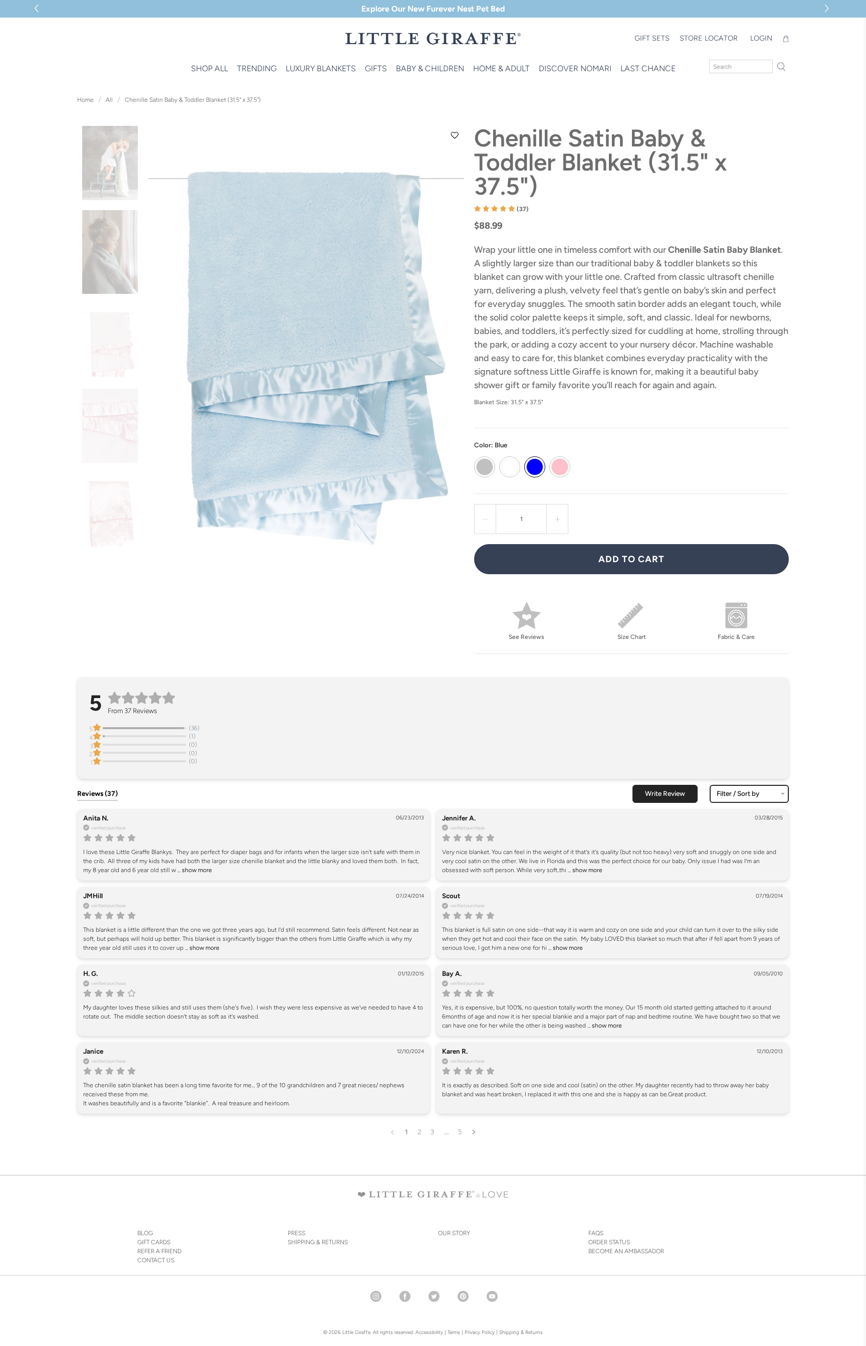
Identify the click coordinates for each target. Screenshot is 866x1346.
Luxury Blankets (321, 68)
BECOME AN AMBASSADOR (626, 1251)
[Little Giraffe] (433, 38)
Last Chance (648, 68)
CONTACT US (155, 1260)
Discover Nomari (575, 68)
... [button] (194, 870)
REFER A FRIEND (159, 1251)
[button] (828, 9)
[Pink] (559, 466)
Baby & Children (430, 68)
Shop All (209, 68)
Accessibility (429, 1332)
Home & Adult (501, 68)
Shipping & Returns (521, 1332)
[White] (509, 466)
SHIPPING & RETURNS (318, 1242)
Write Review (665, 793)
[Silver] (484, 466)
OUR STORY (454, 1233)
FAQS (595, 1233)
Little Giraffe (356, 1332)
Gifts (376, 68)
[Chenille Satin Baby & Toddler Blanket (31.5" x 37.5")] (306, 337)
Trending (257, 68)
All (109, 100)
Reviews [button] (97, 793)
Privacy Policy (479, 1332)
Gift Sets (652, 38)
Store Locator (709, 38)
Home (85, 100)
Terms (454, 1332)
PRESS (296, 1233)
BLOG (145, 1233)
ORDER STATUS (609, 1242)
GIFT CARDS (153, 1242)
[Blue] (534, 466)
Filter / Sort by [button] (738, 793)
